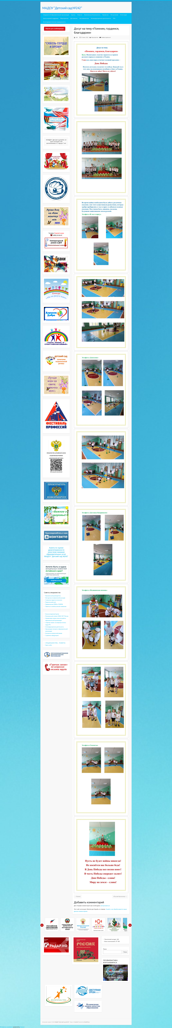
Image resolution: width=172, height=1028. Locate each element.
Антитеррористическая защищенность (54, 22)
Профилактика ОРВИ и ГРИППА (54, 604)
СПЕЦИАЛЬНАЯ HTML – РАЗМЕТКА (55, 643)
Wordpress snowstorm (6, 1027)
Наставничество (84, 18)
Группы (73, 15)
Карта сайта (48, 645)
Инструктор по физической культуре (55, 598)
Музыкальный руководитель (53, 595)
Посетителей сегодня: (110, 939)
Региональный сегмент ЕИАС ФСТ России (56, 616)
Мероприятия (64, 18)
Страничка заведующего (52, 635)
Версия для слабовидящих (55, 28)
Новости (79, 15)
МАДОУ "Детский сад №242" (62, 8)
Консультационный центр (52, 614)
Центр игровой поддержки (50, 18)
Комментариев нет (106, 37)
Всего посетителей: (109, 941)
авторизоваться (105, 905)
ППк (114, 18)
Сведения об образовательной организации (56, 15)
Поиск (105, 949)
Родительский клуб (50, 602)
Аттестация (123, 15)
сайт (77, 37)
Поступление (114, 15)
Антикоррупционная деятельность (101, 18)
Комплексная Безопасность (92, 15)
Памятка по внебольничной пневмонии (55, 606)
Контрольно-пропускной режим (53, 633)
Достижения (73, 18)
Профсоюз (105, 15)
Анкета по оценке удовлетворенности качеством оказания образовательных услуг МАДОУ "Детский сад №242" (56, 552)
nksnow (22, 1027)
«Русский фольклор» (120, 896)
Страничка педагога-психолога (53, 600)
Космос (78, 896)
